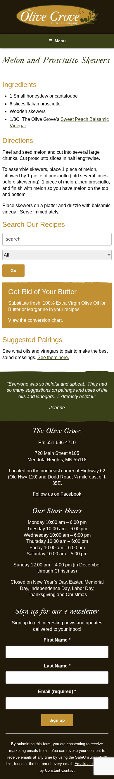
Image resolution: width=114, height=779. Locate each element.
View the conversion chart (35, 320)
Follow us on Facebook (57, 494)
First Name (57, 639)
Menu (60, 40)
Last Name (57, 665)
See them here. (53, 357)
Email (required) (57, 691)
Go (13, 270)
